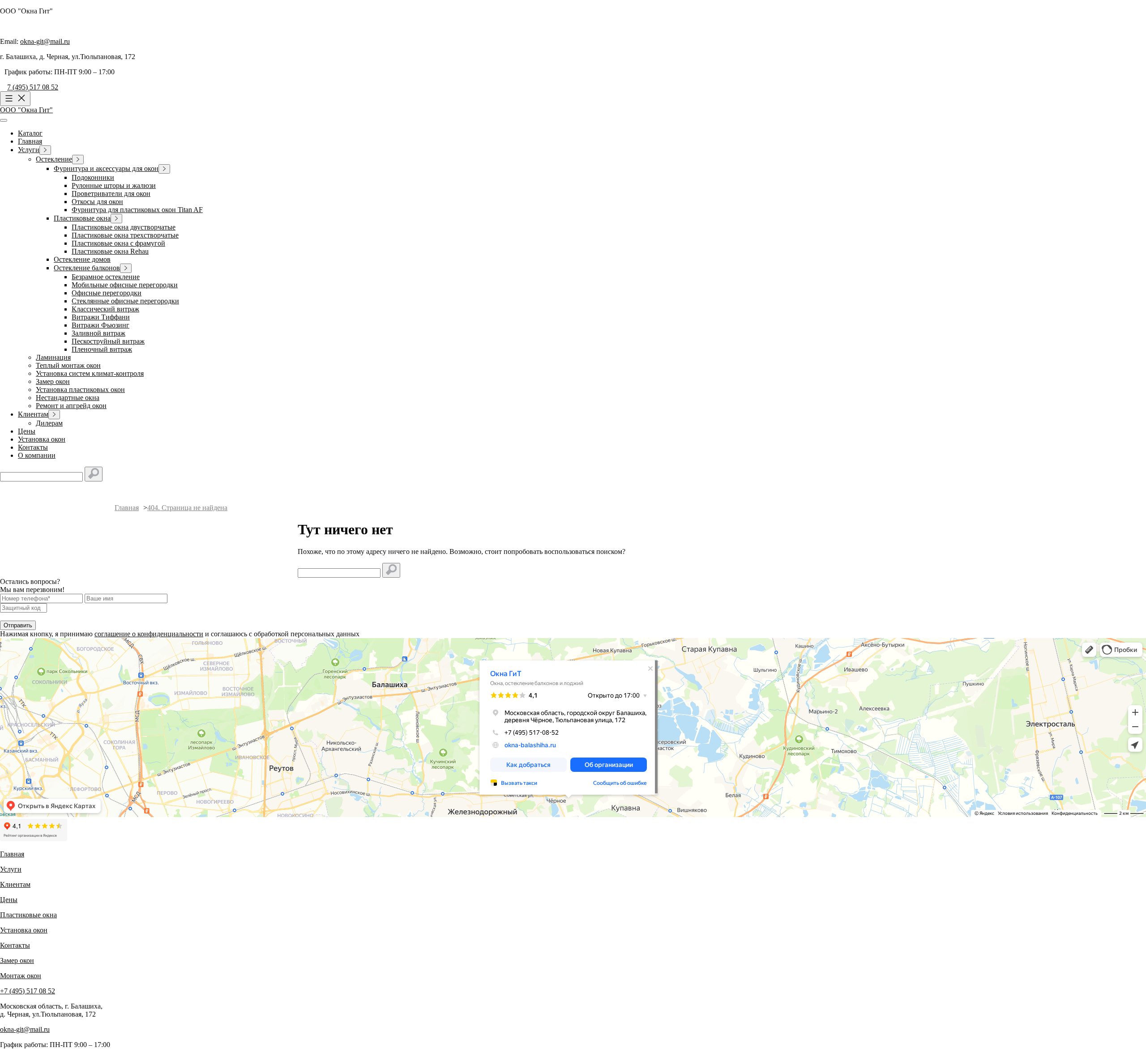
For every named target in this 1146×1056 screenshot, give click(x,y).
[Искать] (94, 474)
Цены (8, 899)
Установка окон (23, 930)
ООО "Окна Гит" (26, 110)
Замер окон (17, 960)
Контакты (15, 945)
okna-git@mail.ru (45, 41)
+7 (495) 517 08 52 (27, 991)
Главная (12, 854)
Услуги (10, 869)
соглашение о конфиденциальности (148, 634)
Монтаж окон (20, 975)
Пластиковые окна (28, 915)
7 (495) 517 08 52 (32, 87)
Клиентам (15, 884)
